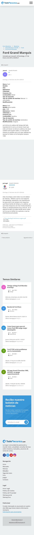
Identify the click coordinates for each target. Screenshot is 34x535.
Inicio (4, 464)
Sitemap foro (7, 497)
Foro (4, 475)
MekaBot (5, 471)
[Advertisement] (17, 25)
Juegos (5, 477)
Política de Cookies (8, 491)
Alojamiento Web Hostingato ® (17, 522)
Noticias (5, 469)
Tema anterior (6, 237)
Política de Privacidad (9, 493)
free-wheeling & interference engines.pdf (15, 218)
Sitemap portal (7, 495)
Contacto (5, 480)
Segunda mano (7, 473)
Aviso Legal (6, 488)
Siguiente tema (28, 237)
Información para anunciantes (12, 512)
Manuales (6, 466)
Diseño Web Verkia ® (17, 519)
